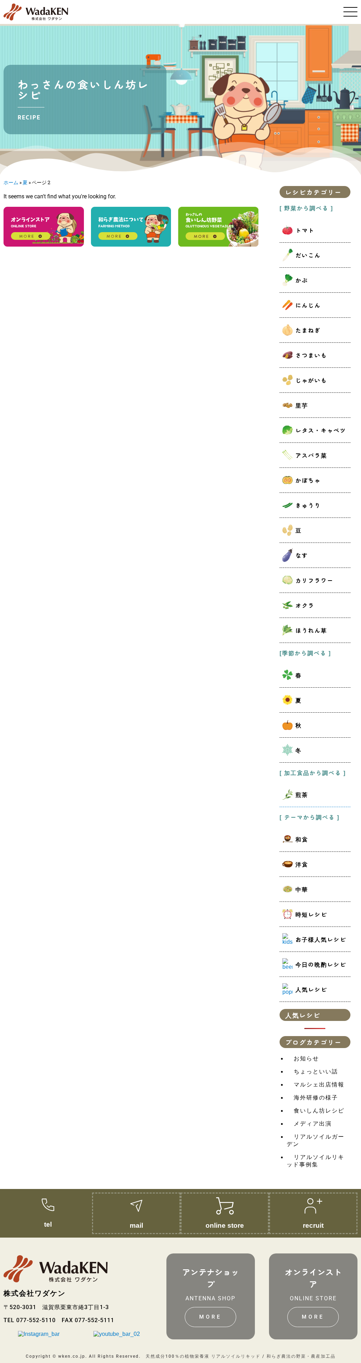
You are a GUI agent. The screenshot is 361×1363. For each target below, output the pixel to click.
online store (225, 1224)
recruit (313, 1224)
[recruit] (313, 1206)
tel (48, 1223)
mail (136, 1224)
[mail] (136, 1206)
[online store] (225, 1206)
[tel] (48, 1205)
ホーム (11, 182)
